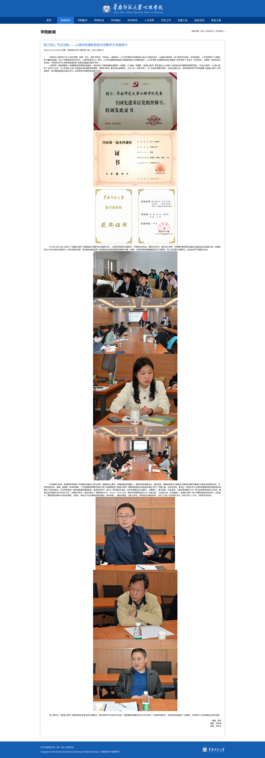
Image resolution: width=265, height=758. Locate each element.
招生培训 (199, 20)
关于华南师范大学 (47, 747)
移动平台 (70, 747)
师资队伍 (99, 20)
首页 (48, 20)
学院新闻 (219, 31)
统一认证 (61, 747)
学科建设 (116, 20)
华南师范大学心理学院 (132, 8)
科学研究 (132, 20)
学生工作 (166, 20)
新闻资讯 (66, 20)
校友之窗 (216, 20)
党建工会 (183, 20)
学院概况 (82, 20)
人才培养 (149, 20)
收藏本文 (100, 50)
